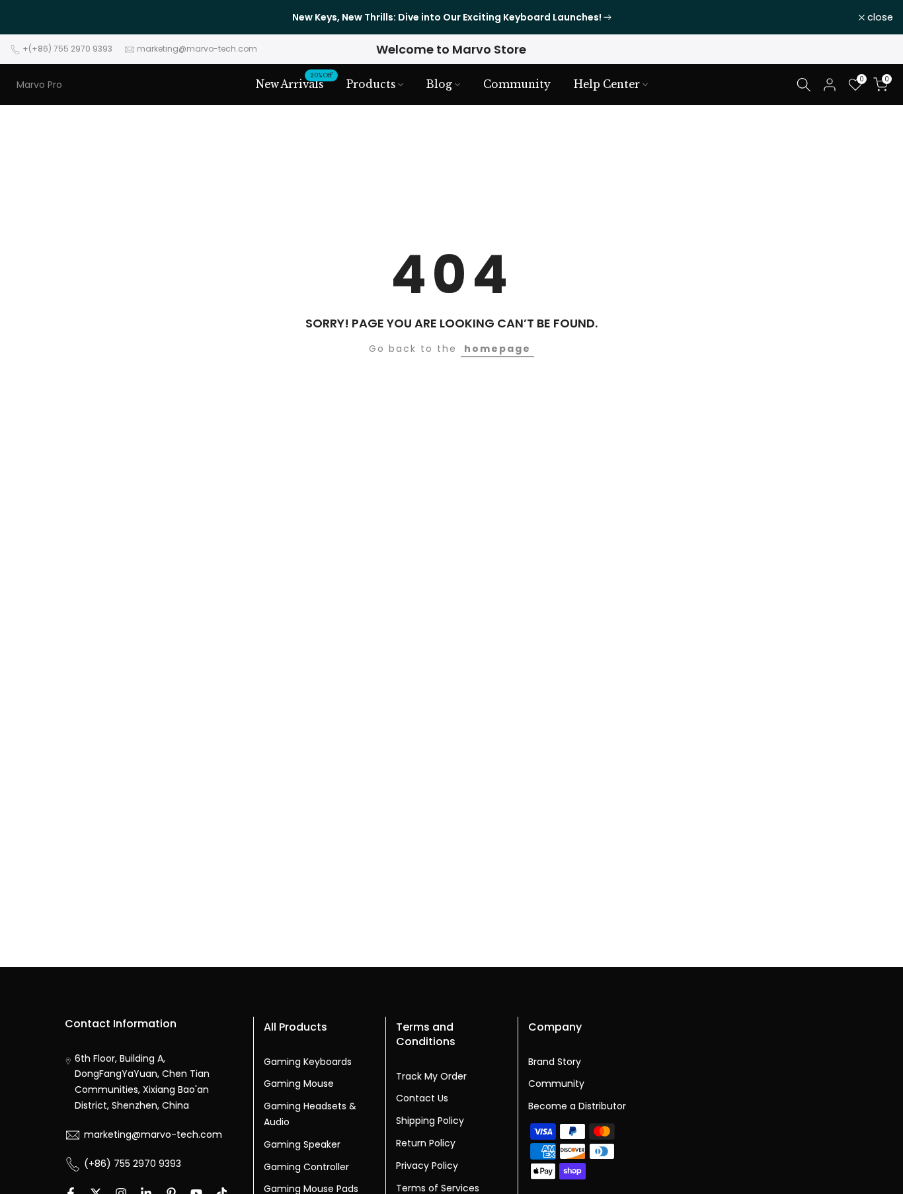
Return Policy (425, 1143)
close (30, 17)
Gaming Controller (306, 1166)
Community (517, 84)
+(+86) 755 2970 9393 (67, 48)
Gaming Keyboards (308, 1061)
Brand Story (554, 1061)
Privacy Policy (427, 1165)
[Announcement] (451, 17)
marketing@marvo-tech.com (197, 48)
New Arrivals (294, 83)
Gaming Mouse (299, 1083)
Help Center (607, 84)
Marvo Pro (39, 84)
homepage (497, 348)
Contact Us (422, 1098)
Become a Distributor (577, 1106)
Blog (439, 84)
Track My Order (431, 1076)
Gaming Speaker (302, 1144)
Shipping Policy (430, 1120)
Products (370, 84)
